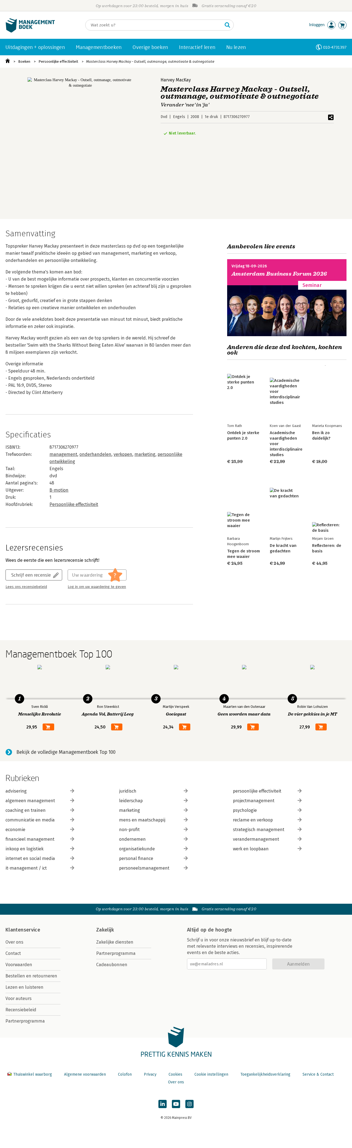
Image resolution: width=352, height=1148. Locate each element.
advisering (16, 791)
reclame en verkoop (253, 820)
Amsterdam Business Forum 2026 (279, 273)
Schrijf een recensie (31, 574)
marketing (144, 454)
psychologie (245, 810)
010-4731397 (334, 47)
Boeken (24, 61)
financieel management (30, 839)
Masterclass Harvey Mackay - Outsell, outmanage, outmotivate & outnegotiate (150, 61)
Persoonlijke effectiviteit (58, 61)
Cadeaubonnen (111, 964)
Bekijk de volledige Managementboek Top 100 (66, 752)
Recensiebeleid (21, 1009)
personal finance (136, 858)
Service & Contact (318, 1074)
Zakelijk (105, 930)
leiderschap (131, 800)
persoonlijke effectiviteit (257, 791)
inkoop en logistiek (24, 848)
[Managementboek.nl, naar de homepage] (30, 31)
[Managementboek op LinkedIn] (162, 1104)
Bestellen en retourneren (31, 976)
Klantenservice (23, 930)
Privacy (150, 1074)
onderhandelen (95, 454)
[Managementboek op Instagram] (189, 1104)
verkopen (123, 454)
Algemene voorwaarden (85, 1074)
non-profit (129, 829)
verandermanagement (256, 839)
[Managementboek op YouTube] (176, 1104)
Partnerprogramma (25, 1021)
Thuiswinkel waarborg (32, 1074)
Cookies (175, 1074)
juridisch (127, 791)
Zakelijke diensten (114, 942)
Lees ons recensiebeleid (26, 587)
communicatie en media (30, 820)
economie (15, 829)
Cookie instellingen (211, 1074)
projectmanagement (253, 800)
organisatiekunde (137, 848)
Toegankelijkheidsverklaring (265, 1074)
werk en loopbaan (251, 848)
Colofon (125, 1074)
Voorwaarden (19, 964)
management (63, 454)
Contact (13, 953)
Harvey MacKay (176, 80)
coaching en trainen (26, 810)
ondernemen (132, 839)
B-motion (59, 490)
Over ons (14, 942)
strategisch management (258, 829)
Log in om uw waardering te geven (97, 587)
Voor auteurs (19, 998)
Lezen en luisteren (24, 987)
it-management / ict (26, 868)
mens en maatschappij (142, 820)
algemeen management (30, 800)
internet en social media (30, 858)
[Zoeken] (227, 25)
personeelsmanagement (144, 868)
